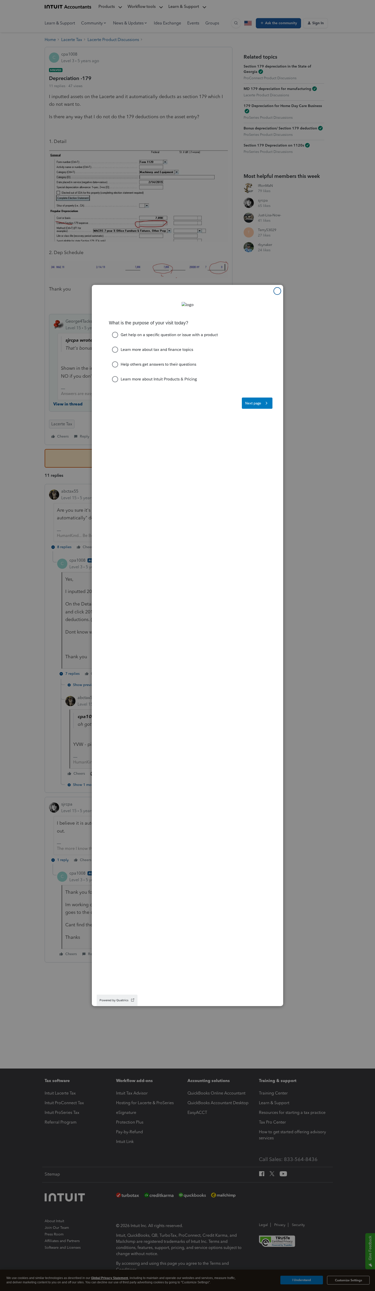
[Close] (277, 291)
